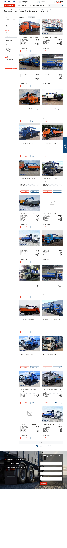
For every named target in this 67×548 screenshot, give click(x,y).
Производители (39, 5)
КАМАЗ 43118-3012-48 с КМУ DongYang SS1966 (51, 108)
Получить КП (25, 50)
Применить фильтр (11, 68)
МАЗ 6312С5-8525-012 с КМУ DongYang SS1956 (28, 213)
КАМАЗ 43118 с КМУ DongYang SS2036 (27, 178)
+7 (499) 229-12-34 (59, 1)
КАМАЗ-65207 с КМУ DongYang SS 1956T (50, 248)
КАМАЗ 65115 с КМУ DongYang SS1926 (27, 319)
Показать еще (41, 442)
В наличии (18, 5)
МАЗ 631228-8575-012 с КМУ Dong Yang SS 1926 (51, 424)
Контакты (45, 5)
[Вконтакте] (39, 2)
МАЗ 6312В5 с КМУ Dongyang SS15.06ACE (28, 424)
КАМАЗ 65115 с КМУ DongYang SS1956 (27, 108)
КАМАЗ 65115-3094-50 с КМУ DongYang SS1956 (29, 37)
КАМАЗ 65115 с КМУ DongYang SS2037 (50, 37)
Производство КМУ (24, 5)
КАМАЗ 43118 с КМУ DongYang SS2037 (27, 143)
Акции (30, 5)
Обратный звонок (58, 2)
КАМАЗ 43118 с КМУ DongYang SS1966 (50, 178)
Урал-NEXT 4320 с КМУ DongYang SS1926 (28, 389)
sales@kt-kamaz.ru (42, 1)
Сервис (34, 5)
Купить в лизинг (34, 50)
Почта (41, 471)
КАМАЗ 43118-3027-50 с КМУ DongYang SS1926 (51, 319)
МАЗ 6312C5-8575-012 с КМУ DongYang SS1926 (28, 248)
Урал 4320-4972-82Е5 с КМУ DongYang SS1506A (52, 389)
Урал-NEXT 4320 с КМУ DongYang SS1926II (28, 354)
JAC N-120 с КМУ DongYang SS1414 (49, 354)
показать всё (7, 30)
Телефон (41, 466)
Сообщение (42, 476)
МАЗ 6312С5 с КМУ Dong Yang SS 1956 (50, 213)
